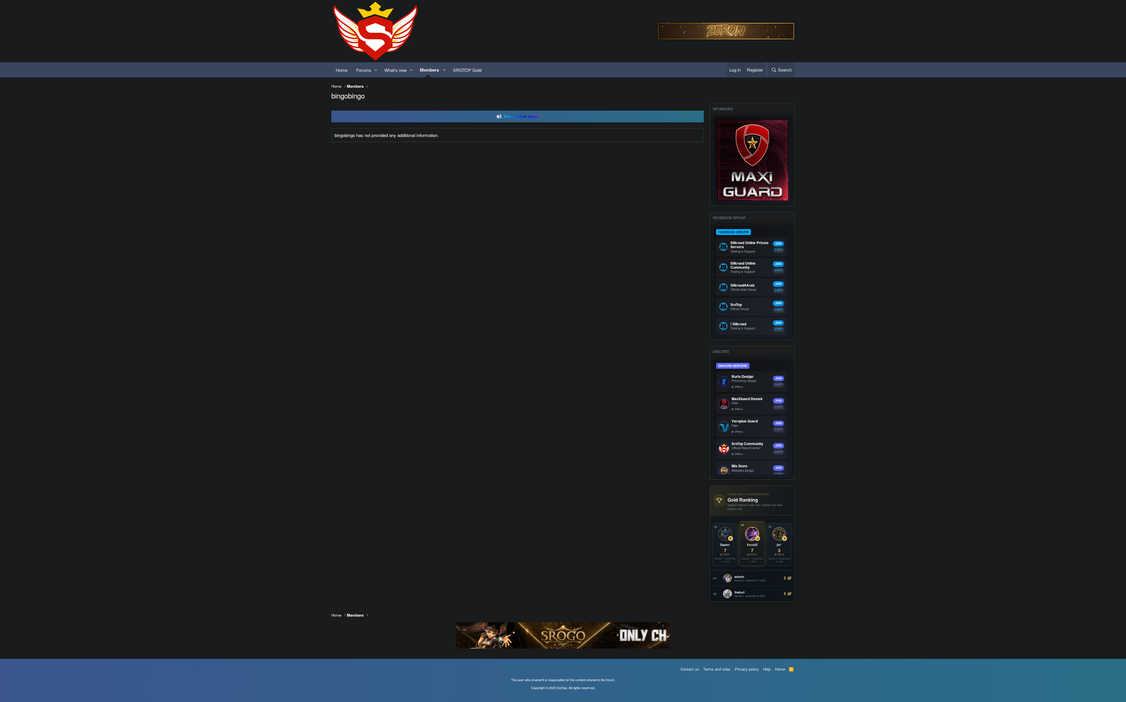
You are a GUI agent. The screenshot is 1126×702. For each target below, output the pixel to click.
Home (341, 70)
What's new (395, 70)
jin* (779, 545)
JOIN (778, 244)
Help (767, 669)
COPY (778, 250)
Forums (363, 70)
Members (429, 70)
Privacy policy (747, 669)
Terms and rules (716, 669)
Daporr (725, 545)
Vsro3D (752, 545)
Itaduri (740, 592)
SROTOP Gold (467, 70)
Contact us (690, 669)
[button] (376, 69)
